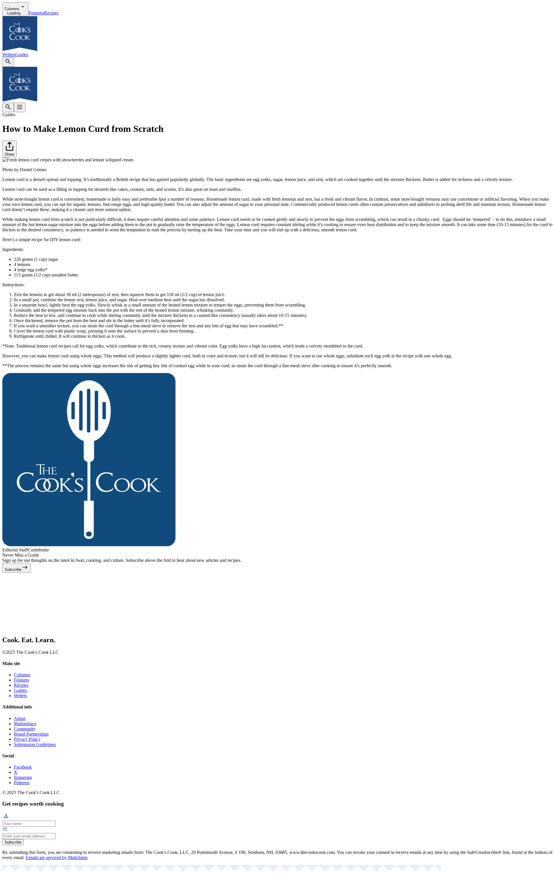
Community (25, 728)
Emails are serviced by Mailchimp (57, 857)
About (19, 718)
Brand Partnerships (31, 734)
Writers (8, 54)
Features (36, 12)
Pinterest (21, 782)
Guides (21, 54)
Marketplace (25, 723)
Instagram (23, 777)
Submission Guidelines (35, 744)
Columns (22, 674)
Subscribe (13, 842)
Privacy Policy (27, 739)
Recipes (51, 12)
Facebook (23, 767)
